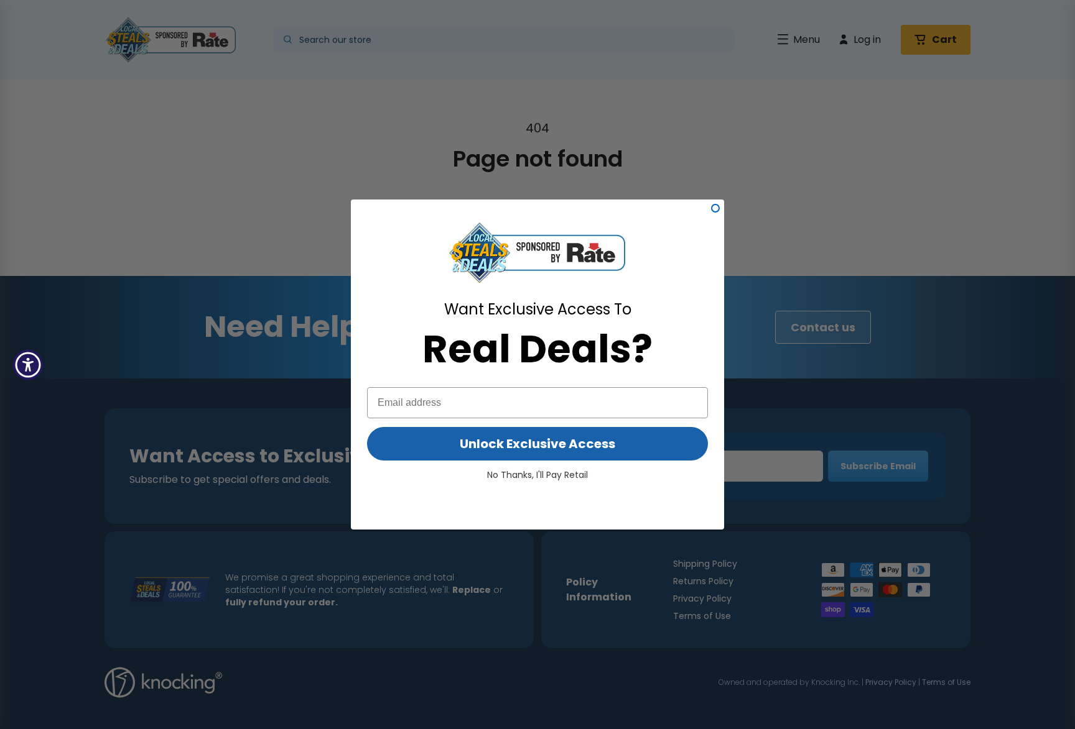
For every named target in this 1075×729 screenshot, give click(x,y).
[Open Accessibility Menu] (28, 364)
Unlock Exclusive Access (537, 443)
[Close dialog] (715, 208)
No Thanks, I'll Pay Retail (537, 475)
